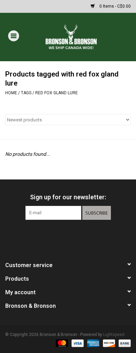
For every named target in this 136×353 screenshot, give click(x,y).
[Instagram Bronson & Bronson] (80, 234)
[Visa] (77, 343)
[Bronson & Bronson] (81, 36)
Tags (26, 92)
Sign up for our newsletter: (68, 197)
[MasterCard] (61, 343)
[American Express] (92, 343)
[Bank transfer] (123, 343)
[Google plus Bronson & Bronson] (68, 234)
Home (11, 92)
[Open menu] (13, 35)
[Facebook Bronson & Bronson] (55, 234)
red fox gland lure (56, 92)
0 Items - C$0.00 (114, 6)
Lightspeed (113, 334)
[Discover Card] (108, 343)
